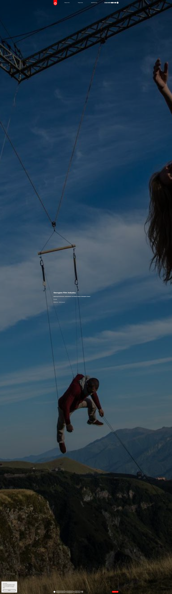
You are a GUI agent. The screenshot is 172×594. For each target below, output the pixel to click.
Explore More (77, 591)
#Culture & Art (56, 302)
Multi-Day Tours (94, 2)
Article (56, 299)
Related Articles (70, 591)
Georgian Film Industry (61, 591)
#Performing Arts (62, 302)
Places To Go (67, 2)
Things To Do (80, 2)
